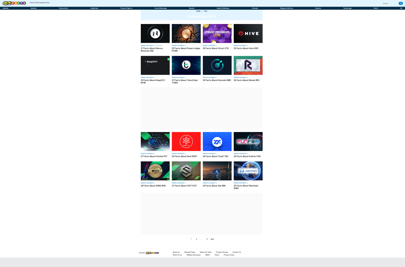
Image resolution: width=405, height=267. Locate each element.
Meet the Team (206, 252)
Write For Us (177, 255)
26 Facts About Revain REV (247, 80)
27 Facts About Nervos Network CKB (152, 49)
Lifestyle (255, 8)
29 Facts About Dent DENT (184, 156)
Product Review (222, 252)
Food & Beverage (161, 8)
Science (318, 8)
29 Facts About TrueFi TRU (215, 156)
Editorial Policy (189, 252)
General (191, 8)
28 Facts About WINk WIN (153, 185)
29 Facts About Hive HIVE (246, 48)
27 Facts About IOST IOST (184, 185)
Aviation (34, 8)
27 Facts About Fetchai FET (154, 156)
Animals (5, 8)
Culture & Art (63, 8)
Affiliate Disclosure (194, 255)
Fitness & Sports (126, 8)
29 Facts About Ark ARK (214, 185)
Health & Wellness (223, 8)
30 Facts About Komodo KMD (217, 80)
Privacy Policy (229, 255)
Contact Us (237, 252)
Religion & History (286, 8)
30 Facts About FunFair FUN (247, 156)
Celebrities (94, 8)
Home (198, 11)
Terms (216, 255)
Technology (347, 8)
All (401, 8)
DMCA (207, 255)
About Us (176, 252)
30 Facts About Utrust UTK (216, 48)
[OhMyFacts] (15, 3)
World (376, 8)
